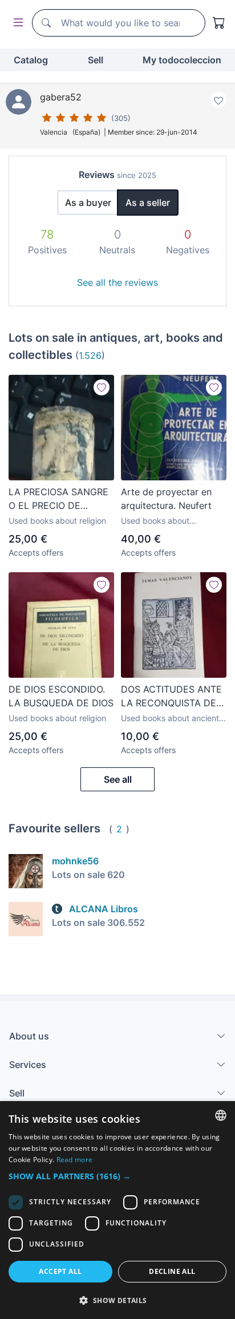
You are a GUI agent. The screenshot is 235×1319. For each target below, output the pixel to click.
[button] (117, 1176)
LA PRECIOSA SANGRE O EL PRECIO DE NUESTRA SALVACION (58, 499)
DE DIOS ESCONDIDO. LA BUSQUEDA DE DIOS (61, 696)
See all (118, 779)
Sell (95, 60)
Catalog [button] (31, 60)
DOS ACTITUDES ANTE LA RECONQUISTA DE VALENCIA (171, 696)
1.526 (90, 355)
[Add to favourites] (218, 100)
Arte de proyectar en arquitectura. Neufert (166, 498)
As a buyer (88, 202)
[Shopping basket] (219, 22)
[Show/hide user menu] (16, 23)
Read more (74, 1159)
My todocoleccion (182, 60)
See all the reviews (117, 282)
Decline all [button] (172, 1271)
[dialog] (117, 1210)
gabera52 (61, 97)
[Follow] (102, 387)
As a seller (147, 202)
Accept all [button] (60, 1271)
